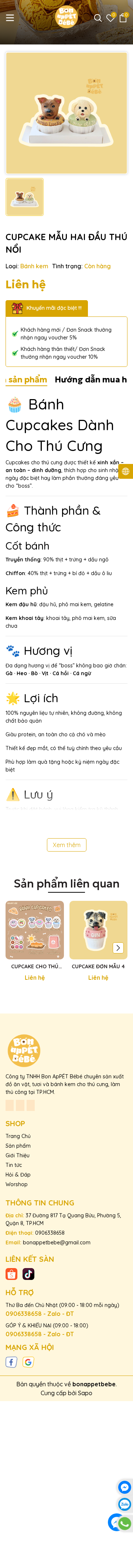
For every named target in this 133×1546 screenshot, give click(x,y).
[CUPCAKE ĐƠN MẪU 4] (98, 930)
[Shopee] (11, 1273)
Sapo (85, 1393)
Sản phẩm (18, 1145)
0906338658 (50, 1233)
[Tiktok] (28, 1273)
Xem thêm (67, 845)
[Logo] (66, 17)
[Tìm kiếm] (97, 17)
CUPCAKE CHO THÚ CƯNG (34, 967)
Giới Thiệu (18, 1155)
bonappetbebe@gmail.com (57, 1242)
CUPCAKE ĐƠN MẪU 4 (98, 966)
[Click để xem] (66, 113)
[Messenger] (124, 1487)
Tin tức (14, 1165)
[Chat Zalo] (124, 1504)
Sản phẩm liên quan (67, 883)
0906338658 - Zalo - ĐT (40, 1313)
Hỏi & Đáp (18, 1174)
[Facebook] (11, 1361)
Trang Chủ (18, 1136)
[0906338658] (124, 1523)
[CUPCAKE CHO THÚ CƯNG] (35, 930)
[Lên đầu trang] (124, 1537)
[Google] (28, 1361)
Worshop (17, 1184)
